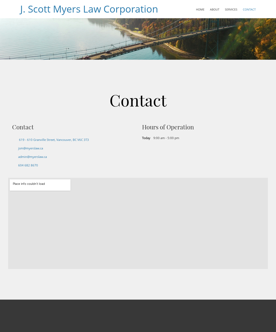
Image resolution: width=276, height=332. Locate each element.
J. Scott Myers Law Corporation (89, 9)
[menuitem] (200, 9)
